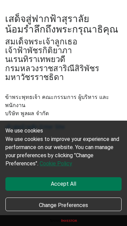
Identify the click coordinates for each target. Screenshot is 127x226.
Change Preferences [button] (63, 205)
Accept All (63, 184)
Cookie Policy (56, 163)
